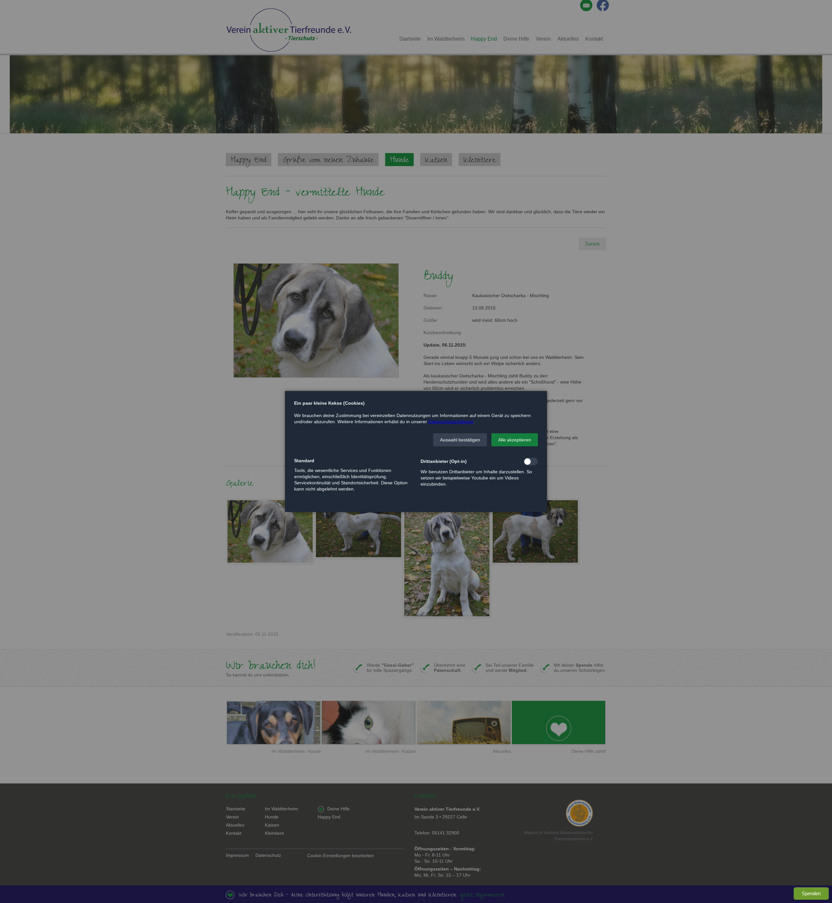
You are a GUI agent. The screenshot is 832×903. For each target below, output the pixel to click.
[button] (460, 439)
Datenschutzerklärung (451, 421)
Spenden (811, 893)
